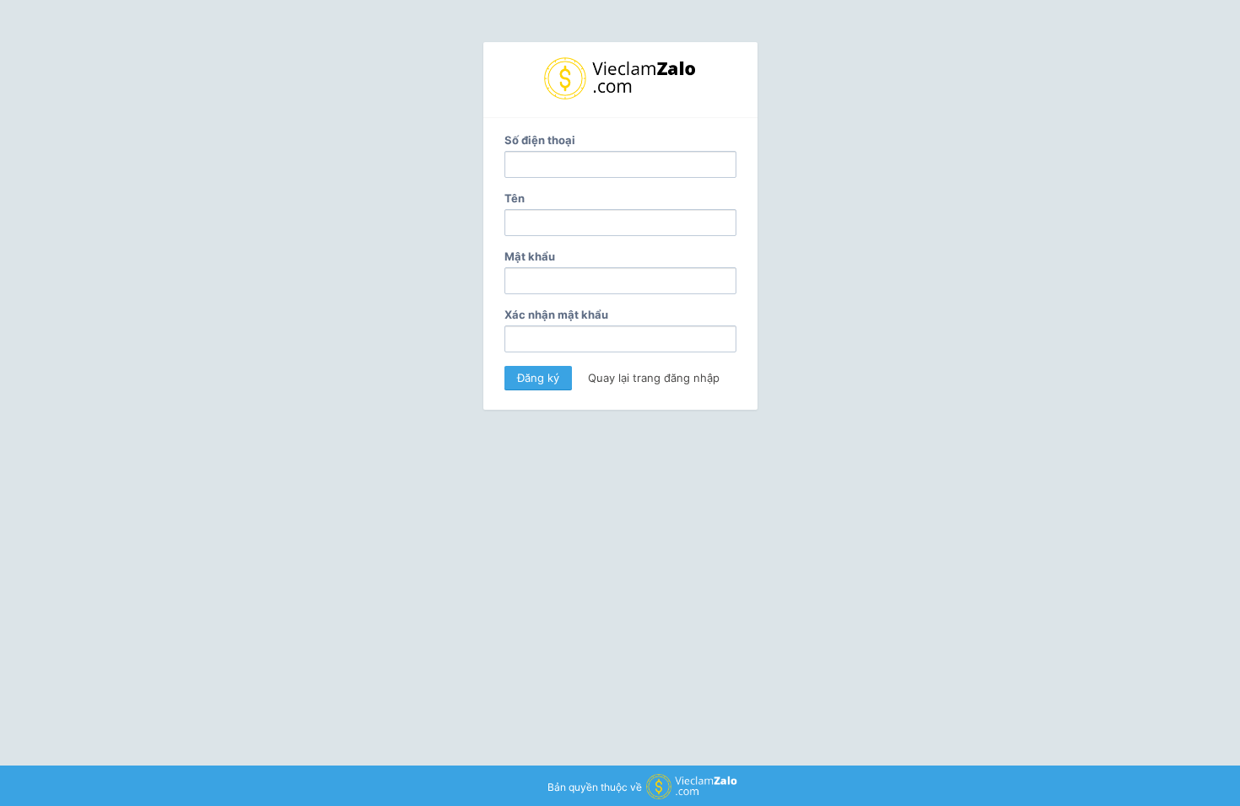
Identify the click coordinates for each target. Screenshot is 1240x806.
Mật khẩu (529, 256)
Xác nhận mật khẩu (556, 314)
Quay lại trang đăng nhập (654, 377)
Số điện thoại (539, 140)
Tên (514, 198)
